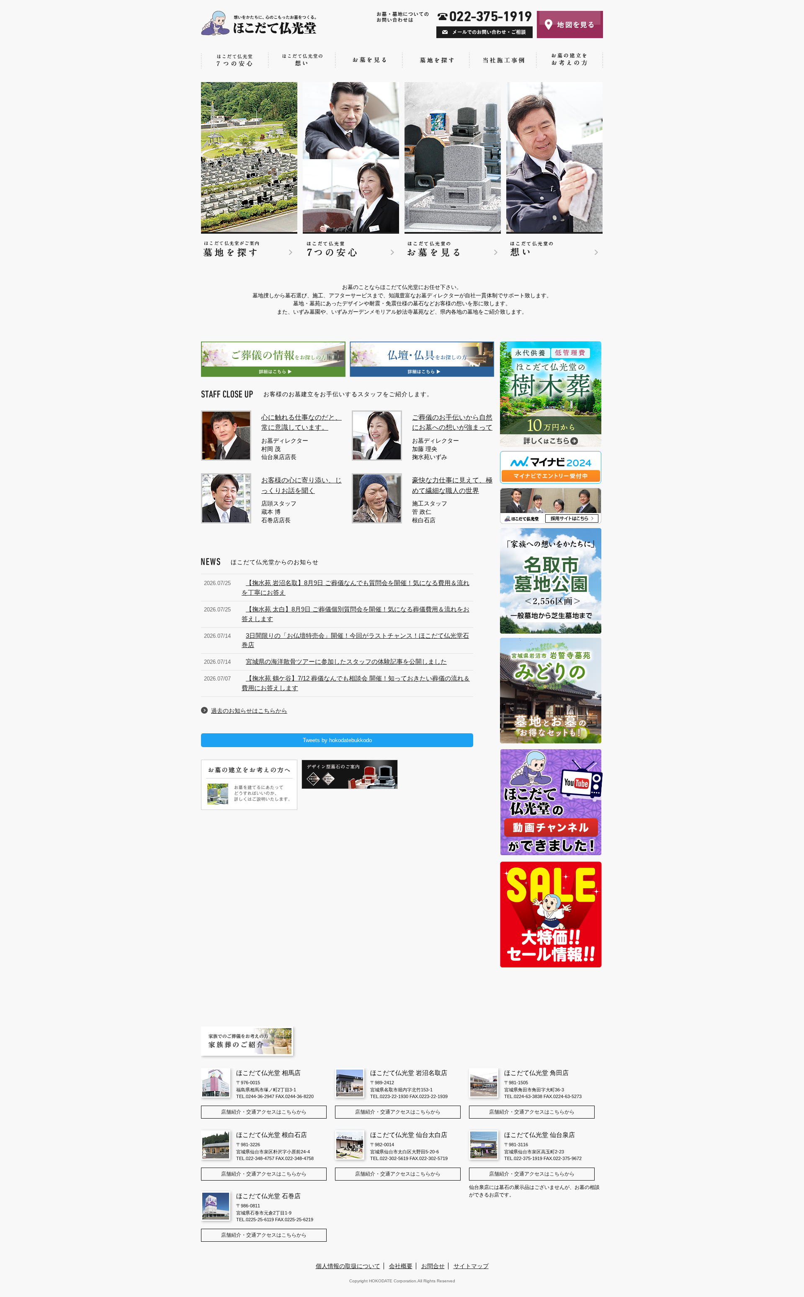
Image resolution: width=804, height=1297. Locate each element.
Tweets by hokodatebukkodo (337, 740)
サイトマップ (471, 1266)
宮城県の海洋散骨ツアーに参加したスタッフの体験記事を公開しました (346, 661)
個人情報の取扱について (348, 1266)
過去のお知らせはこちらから (249, 710)
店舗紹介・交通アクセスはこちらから (264, 1112)
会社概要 (400, 1266)
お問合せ (433, 1266)
